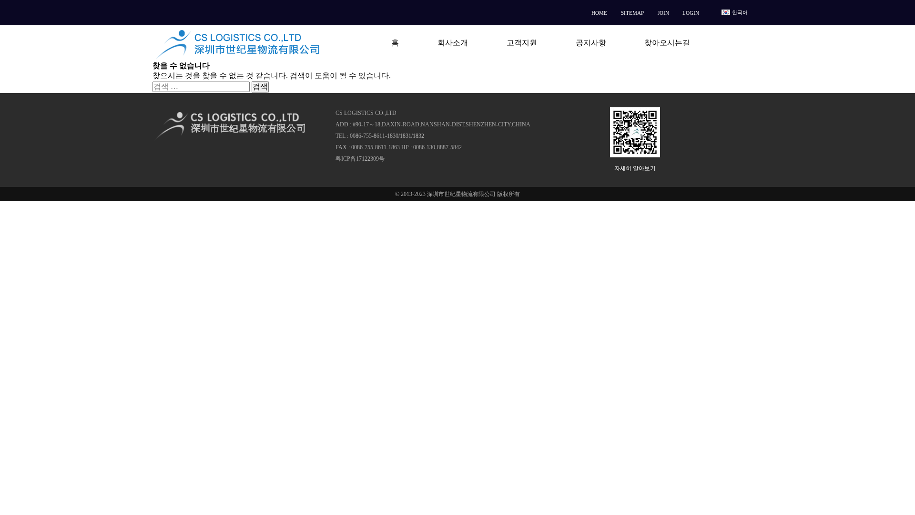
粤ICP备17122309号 (360, 158)
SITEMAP (632, 13)
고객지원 (522, 43)
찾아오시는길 (667, 43)
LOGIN (690, 13)
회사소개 (452, 43)
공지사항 (591, 43)
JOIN (663, 13)
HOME (599, 13)
